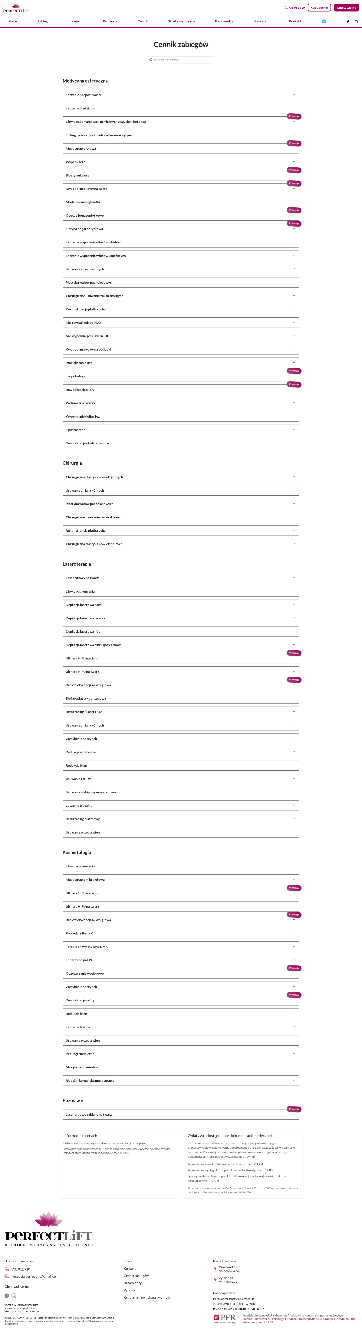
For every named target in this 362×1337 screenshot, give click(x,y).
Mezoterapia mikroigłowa (85, 880)
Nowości (259, 21)
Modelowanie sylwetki (83, 202)
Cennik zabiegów (136, 1276)
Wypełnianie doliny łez (83, 416)
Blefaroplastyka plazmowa (86, 698)
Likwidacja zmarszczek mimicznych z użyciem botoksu (106, 122)
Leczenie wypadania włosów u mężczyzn (96, 256)
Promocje (110, 21)
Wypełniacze (75, 162)
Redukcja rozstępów (81, 752)
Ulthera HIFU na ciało (82, 658)
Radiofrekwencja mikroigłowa (88, 685)
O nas (13, 21)
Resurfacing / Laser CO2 (84, 712)
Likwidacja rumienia (80, 591)
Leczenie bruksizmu (80, 108)
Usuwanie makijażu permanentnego (92, 792)
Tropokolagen (76, 376)
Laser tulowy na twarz (82, 578)
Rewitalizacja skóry (80, 390)
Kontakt (295, 21)
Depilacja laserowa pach (84, 605)
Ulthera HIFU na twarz (82, 672)
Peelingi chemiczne (80, 1054)
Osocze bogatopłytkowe (85, 215)
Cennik (143, 21)
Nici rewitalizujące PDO (83, 323)
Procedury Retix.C (79, 933)
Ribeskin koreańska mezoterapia (90, 1081)
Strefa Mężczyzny (181, 21)
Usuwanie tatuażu (79, 779)
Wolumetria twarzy (80, 403)
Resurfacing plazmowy (83, 819)
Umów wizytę (346, 7)
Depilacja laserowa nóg (83, 631)
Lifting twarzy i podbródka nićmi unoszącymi (99, 135)
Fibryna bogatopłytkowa (84, 229)
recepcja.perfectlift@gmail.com (35, 1276)
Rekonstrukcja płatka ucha (86, 309)
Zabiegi (43, 21)
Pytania (129, 1290)
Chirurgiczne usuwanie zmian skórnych (94, 296)
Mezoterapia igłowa (81, 149)
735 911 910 (21, 1269)
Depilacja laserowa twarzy (85, 618)
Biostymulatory (77, 175)
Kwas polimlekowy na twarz (86, 189)
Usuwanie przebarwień (83, 832)
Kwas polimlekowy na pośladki (88, 349)
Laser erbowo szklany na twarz (89, 1114)
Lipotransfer (75, 430)
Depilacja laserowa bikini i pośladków (93, 645)
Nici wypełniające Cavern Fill (87, 336)
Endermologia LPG (80, 960)
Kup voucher (319, 7)
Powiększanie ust (79, 363)
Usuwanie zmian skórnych (85, 269)
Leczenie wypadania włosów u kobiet (93, 242)
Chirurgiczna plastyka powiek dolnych (94, 544)
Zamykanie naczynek (81, 739)
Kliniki (75, 21)
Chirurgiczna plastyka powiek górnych (94, 477)
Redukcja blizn (76, 765)
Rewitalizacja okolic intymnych (89, 443)
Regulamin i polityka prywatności (147, 1297)
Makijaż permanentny (82, 1067)
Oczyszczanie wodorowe (85, 973)
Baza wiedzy (224, 21)
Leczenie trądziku (79, 806)
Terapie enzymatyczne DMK (87, 947)
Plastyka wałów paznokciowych (90, 282)
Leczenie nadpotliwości (83, 95)
